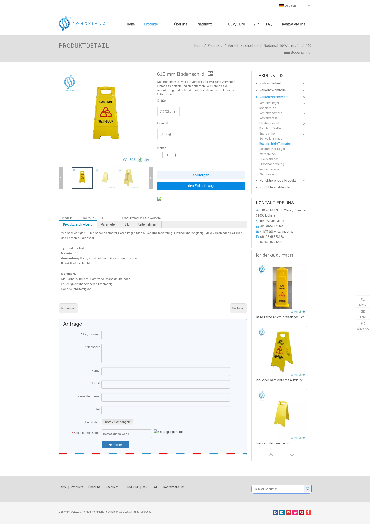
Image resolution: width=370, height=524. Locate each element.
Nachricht (112, 487)
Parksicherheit (270, 83)
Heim (62, 487)
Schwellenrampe (270, 138)
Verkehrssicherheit (273, 97)
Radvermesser (269, 169)
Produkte (77, 487)
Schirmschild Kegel (272, 149)
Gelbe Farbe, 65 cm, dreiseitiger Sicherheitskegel (281, 317)
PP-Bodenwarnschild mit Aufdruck (279, 380)
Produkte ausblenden (275, 187)
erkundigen (201, 175)
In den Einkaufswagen (201, 186)
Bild (127, 224)
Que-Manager (268, 159)
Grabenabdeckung (271, 164)
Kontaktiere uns (174, 487)
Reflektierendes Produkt (277, 180)
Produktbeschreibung (77, 224)
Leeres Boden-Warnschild (273, 443)
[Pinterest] (301, 512)
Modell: (67, 218)
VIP (145, 487)
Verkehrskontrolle (272, 90)
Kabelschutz (267, 108)
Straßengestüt (269, 123)
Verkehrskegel (269, 103)
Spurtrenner (267, 133)
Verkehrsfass (268, 118)
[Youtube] (288, 512)
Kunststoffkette (270, 128)
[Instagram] (295, 512)
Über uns (94, 487)
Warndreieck (267, 154)
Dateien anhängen (117, 422)
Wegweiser (266, 174)
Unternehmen (147, 224)
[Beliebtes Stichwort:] (308, 488)
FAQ (155, 487)
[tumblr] (308, 512)
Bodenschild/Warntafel (275, 143)
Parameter (108, 224)
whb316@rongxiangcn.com (277, 231)
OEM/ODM (131, 487)
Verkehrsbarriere (270, 113)
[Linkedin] (282, 512)
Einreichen (115, 444)
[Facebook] (275, 512)
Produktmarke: (132, 218)
